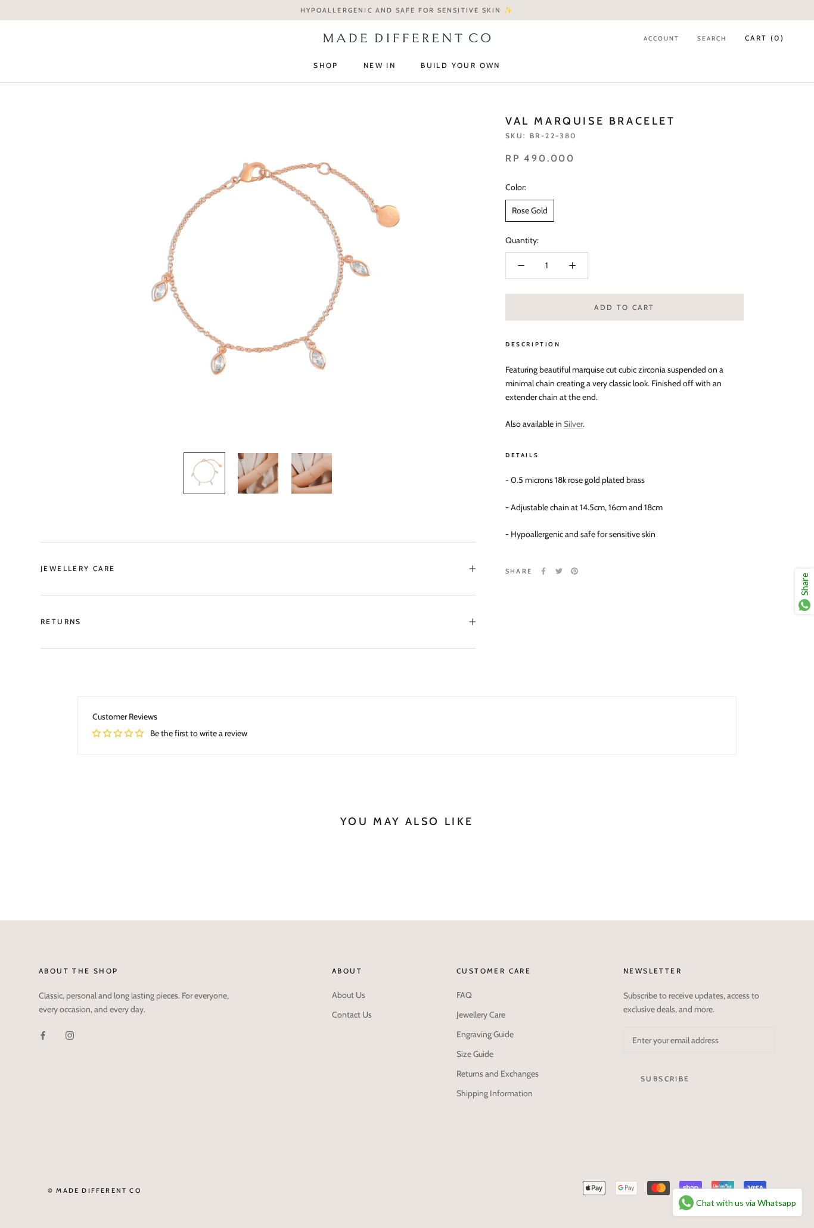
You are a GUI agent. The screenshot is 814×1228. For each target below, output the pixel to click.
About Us (348, 995)
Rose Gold (530, 210)
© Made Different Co (94, 1190)
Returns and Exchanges (497, 1073)
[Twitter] (559, 571)
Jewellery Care (78, 568)
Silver (573, 424)
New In (379, 65)
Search (711, 38)
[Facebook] (543, 571)
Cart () (764, 37)
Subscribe (665, 1078)
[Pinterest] (574, 571)
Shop (325, 65)
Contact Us (352, 1014)
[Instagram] (70, 1035)
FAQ (464, 995)
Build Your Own (461, 65)
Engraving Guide (485, 1034)
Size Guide (474, 1054)
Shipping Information (494, 1093)
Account (661, 38)
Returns (61, 621)
